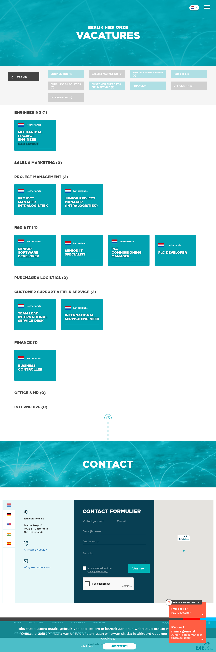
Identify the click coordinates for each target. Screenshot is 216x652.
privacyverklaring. (97, 571)
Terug (21, 76)
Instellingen (86, 646)
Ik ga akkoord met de (99, 570)
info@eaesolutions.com (37, 567)
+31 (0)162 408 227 (35, 549)
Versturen (138, 568)
